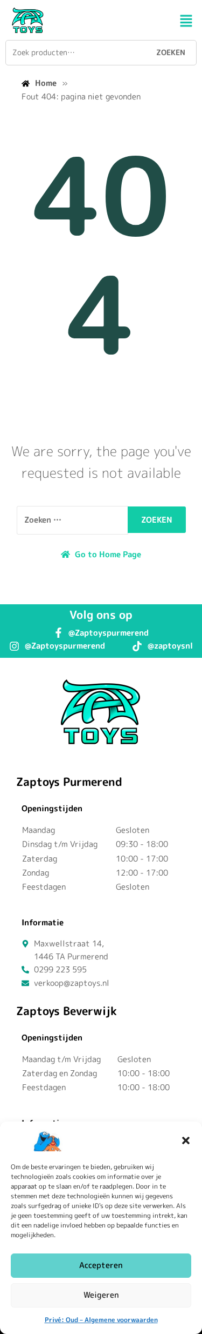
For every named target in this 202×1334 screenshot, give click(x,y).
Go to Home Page (107, 554)
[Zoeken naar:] (72, 520)
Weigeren (101, 1294)
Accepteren (101, 1265)
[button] (185, 1140)
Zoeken (170, 52)
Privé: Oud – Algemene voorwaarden (101, 1319)
